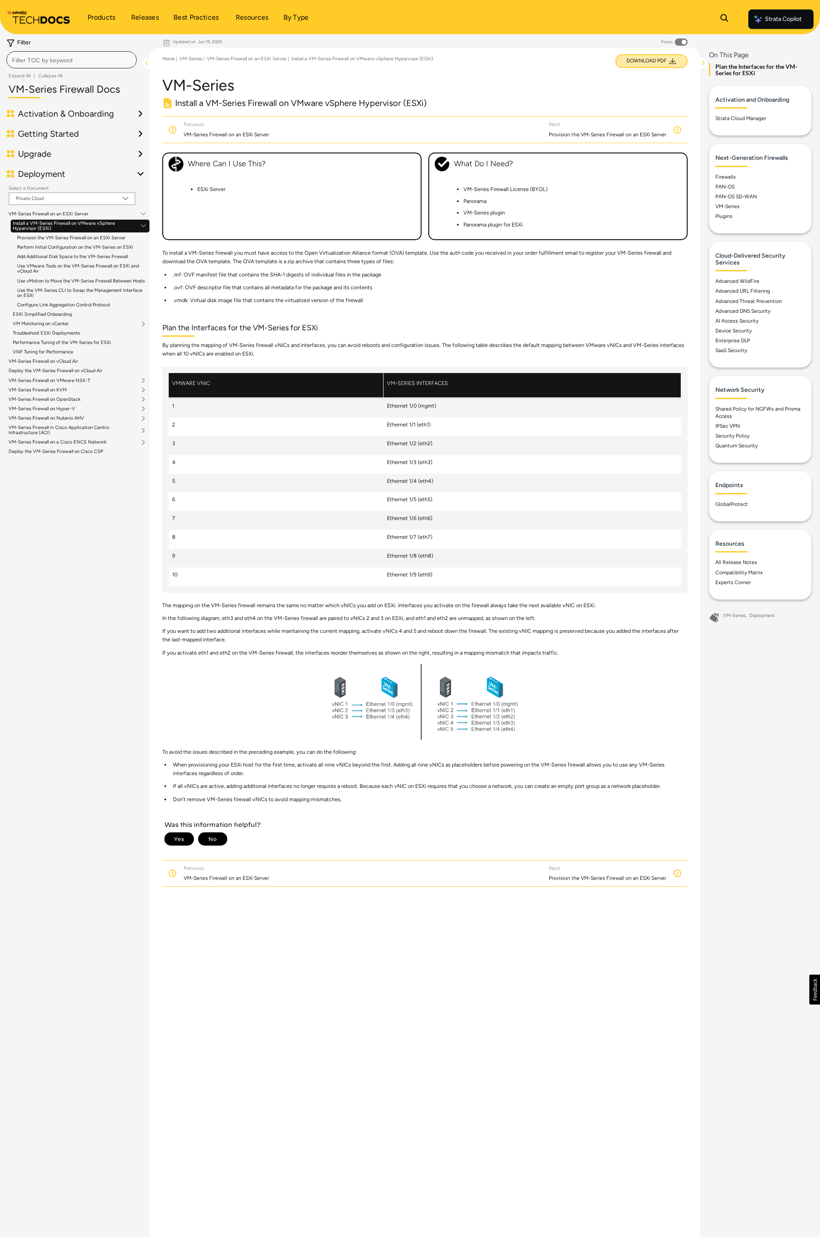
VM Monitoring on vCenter (41, 323)
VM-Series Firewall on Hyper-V (42, 408)
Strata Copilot (783, 19)
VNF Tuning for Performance (43, 352)
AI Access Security (736, 321)
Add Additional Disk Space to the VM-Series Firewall (72, 256)
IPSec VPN (727, 426)
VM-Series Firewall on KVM (38, 390)
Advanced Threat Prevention (748, 301)
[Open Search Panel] (724, 19)
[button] (814, 990)
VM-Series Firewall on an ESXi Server (48, 214)
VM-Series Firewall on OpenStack (44, 399)
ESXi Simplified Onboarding (42, 314)
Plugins (723, 216)
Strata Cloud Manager (740, 118)
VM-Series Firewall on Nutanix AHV (46, 418)
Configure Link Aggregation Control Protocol (63, 305)
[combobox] (71, 59)
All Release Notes (736, 562)
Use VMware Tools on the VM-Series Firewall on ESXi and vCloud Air (78, 268)
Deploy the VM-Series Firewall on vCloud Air (55, 370)
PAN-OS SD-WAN (736, 197)
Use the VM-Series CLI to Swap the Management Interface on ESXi (79, 293)
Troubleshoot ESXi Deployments (46, 333)
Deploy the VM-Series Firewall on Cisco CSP (56, 451)
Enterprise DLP (732, 341)
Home (168, 59)
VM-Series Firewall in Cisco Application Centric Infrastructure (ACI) (59, 430)
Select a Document (29, 188)
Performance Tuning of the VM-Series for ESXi (62, 342)
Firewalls (725, 177)
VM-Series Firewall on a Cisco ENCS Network (57, 442)
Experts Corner (733, 582)
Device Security (733, 331)
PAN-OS (725, 187)
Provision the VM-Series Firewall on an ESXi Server (71, 238)
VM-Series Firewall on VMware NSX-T (49, 380)
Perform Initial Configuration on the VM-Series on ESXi (75, 247)
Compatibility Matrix (739, 572)
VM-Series (190, 59)
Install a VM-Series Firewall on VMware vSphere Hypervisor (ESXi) (64, 226)
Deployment (762, 615)
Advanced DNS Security (742, 311)
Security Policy (732, 436)
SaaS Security (731, 350)
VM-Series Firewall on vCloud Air (43, 361)
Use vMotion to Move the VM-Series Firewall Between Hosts (81, 281)
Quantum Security (736, 446)
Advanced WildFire (737, 281)
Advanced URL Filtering (742, 291)
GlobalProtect (731, 504)
